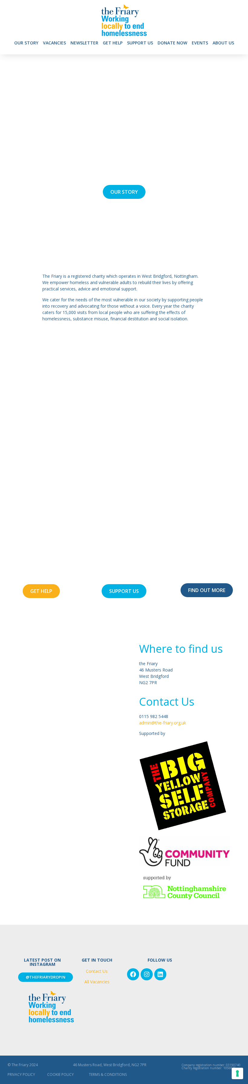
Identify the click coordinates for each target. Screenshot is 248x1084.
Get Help (112, 43)
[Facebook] (133, 974)
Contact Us (97, 971)
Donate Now (172, 43)
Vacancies (54, 43)
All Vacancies (96, 982)
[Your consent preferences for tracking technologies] (237, 1073)
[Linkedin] (160, 974)
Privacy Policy (21, 1074)
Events (200, 43)
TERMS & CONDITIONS (108, 1074)
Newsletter (84, 43)
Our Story (26, 43)
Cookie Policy (60, 1074)
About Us (223, 43)
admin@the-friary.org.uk (162, 723)
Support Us (140, 43)
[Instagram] (147, 974)
